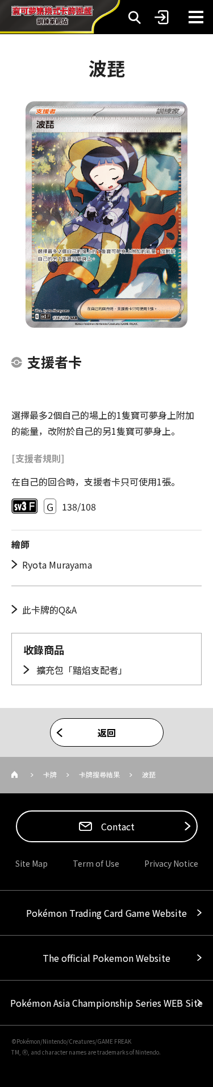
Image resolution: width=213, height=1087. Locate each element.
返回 (107, 732)
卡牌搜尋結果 (99, 774)
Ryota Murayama (57, 564)
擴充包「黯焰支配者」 (80, 670)
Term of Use (96, 863)
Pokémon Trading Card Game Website (106, 913)
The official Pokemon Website (106, 958)
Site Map (31, 863)
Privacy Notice (171, 863)
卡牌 (50, 774)
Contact (117, 826)
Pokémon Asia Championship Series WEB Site (106, 1003)
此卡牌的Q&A (49, 609)
